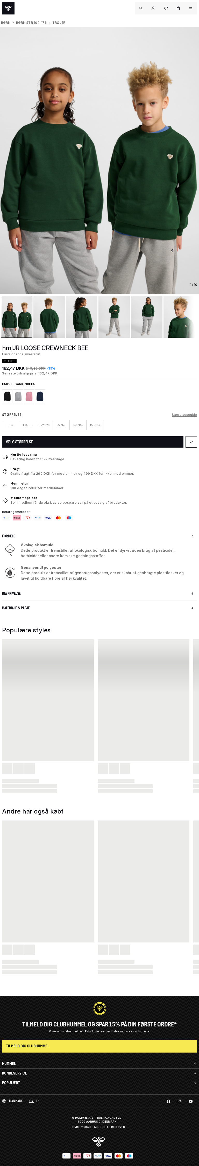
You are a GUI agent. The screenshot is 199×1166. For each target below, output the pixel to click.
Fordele (8, 536)
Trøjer (58, 23)
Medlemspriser (24, 498)
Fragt (15, 469)
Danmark (16, 1101)
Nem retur (19, 483)
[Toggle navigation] (141, 8)
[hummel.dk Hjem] (8, 8)
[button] (153, 8)
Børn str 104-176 (31, 23)
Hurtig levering (23, 454)
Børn (5, 23)
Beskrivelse (11, 593)
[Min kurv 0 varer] (178, 8)
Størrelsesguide (184, 415)
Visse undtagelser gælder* (66, 1031)
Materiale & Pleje (16, 608)
